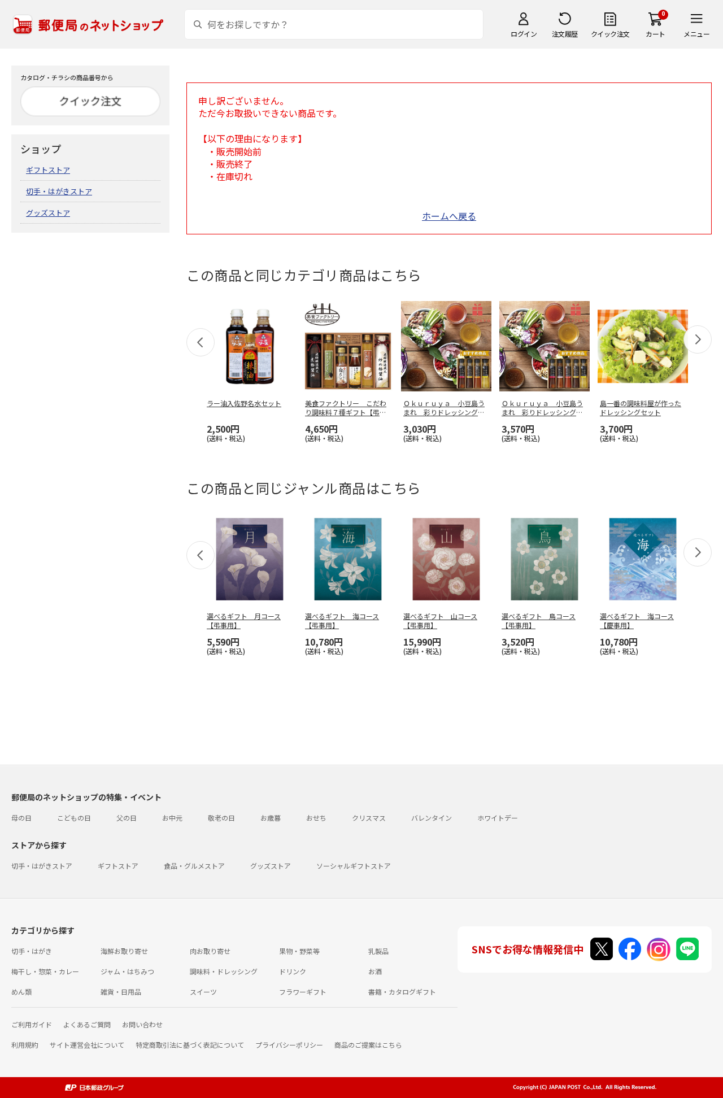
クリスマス (369, 817)
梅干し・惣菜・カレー (45, 971)
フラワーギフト (302, 991)
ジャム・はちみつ (127, 971)
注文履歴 (565, 33)
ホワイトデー (497, 817)
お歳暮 (270, 817)
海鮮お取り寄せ (124, 951)
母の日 (21, 817)
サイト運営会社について (87, 1044)
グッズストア (48, 212)
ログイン (524, 33)
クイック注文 (610, 33)
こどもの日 (74, 817)
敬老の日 (221, 817)
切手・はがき (31, 951)
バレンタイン (431, 817)
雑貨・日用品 (121, 991)
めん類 (21, 991)
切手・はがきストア (59, 191)
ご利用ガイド (31, 1024)
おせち (316, 817)
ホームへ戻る (449, 216)
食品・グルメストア (194, 865)
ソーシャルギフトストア (353, 865)
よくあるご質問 (87, 1024)
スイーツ (203, 991)
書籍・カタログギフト (402, 991)
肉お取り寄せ (210, 951)
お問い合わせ (142, 1024)
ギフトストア (48, 169)
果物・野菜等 (299, 951)
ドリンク (292, 971)
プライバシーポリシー (289, 1044)
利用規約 (24, 1044)
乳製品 (378, 951)
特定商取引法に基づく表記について (190, 1044)
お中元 (172, 817)
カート (655, 33)
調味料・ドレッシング (224, 971)
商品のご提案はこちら (368, 1044)
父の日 (126, 817)
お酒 (375, 971)
